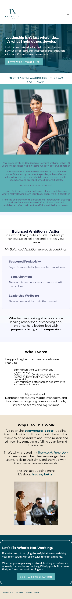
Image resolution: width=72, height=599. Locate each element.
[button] (67, 14)
